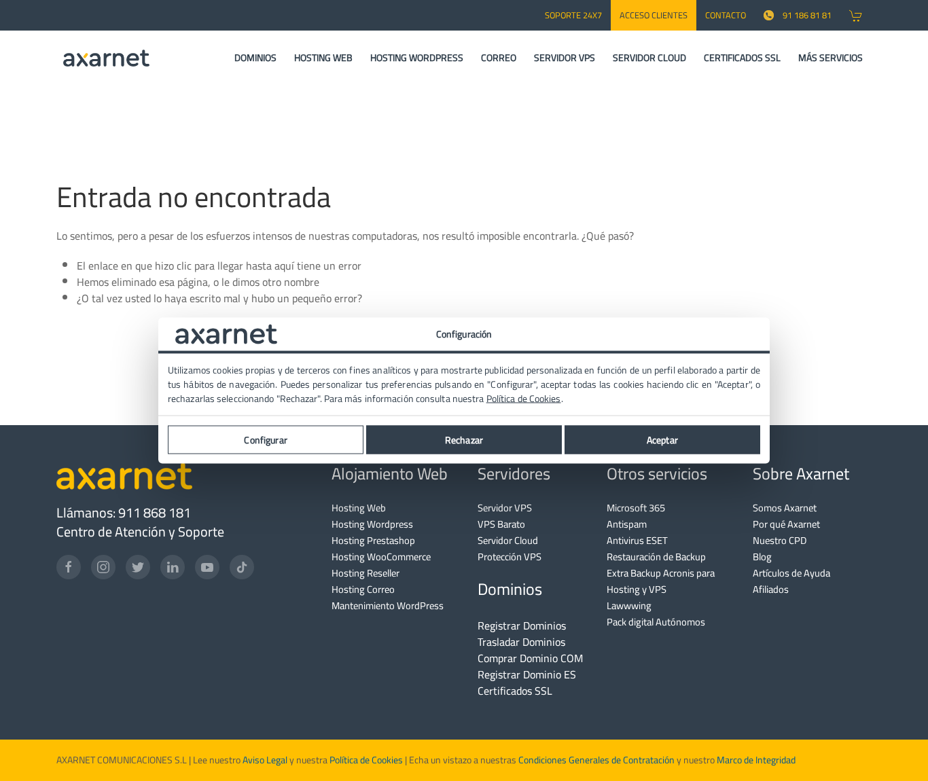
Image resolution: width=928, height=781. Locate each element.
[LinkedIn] (172, 567)
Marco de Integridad (756, 760)
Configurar (265, 439)
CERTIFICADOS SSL (742, 58)
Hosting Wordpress (372, 524)
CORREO (498, 58)
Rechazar (464, 439)
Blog (762, 556)
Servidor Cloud (508, 540)
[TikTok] (242, 567)
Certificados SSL (515, 690)
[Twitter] (138, 567)
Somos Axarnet (785, 507)
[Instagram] (103, 567)
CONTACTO (725, 15)
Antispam (627, 524)
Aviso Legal (263, 760)
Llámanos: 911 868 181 (123, 512)
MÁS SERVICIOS (830, 58)
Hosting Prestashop (373, 540)
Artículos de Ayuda (791, 573)
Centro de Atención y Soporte (140, 531)
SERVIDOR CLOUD (649, 58)
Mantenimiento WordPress (388, 605)
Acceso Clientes (654, 15)
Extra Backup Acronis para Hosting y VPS (661, 581)
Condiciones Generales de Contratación (596, 760)
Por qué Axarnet (786, 524)
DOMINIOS (255, 58)
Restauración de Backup (656, 556)
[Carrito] (856, 15)
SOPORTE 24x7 (573, 15)
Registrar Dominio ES (527, 674)
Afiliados (771, 589)
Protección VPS (509, 556)
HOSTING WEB (323, 58)
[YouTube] (207, 567)
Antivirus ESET (637, 540)
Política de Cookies (366, 760)
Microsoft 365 (636, 507)
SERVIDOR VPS (564, 58)
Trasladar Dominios (521, 642)
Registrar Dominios (522, 625)
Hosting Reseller (365, 573)
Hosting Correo (363, 589)
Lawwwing (629, 605)
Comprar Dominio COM (530, 658)
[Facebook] (68, 567)
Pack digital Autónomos (656, 622)
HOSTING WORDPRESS (416, 58)
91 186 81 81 (807, 15)
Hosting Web (359, 507)
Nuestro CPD (779, 540)
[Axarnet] (106, 58)
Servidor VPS (505, 507)
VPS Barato (501, 524)
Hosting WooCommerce (381, 556)
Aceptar (662, 439)
